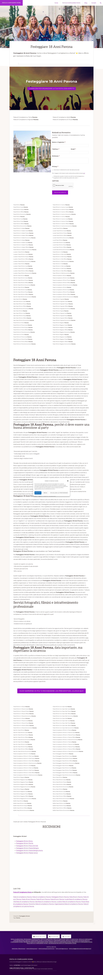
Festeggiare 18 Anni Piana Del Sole (27, 846)
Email (73, 149)
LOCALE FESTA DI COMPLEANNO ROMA (54, 940)
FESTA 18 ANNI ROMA (17, 939)
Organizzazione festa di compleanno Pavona (68, 904)
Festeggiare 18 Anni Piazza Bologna (27, 848)
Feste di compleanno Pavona (22, 897)
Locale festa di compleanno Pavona (76, 899)
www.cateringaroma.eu (62, 948)
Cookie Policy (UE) (29, 967)
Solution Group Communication (40, 968)
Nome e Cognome (58, 142)
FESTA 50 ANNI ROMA (72, 939)
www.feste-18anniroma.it (18, 948)
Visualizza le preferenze (59, 492)
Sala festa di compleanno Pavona (45, 901)
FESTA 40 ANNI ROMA (59, 939)
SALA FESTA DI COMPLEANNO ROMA (82, 942)
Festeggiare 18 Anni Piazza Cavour (27, 853)
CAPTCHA (55, 181)
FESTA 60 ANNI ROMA (72, 940)
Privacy (55, 166)
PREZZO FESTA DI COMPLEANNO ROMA (60, 942)
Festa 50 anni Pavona (43, 899)
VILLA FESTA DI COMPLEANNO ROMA (37, 943)
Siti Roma (50, 968)
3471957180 (17, 965)
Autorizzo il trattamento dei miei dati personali (66, 169)
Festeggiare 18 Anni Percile (24, 843)
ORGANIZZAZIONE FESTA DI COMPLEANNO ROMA (62, 943)
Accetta (38, 492)
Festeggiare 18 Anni (24, 916)
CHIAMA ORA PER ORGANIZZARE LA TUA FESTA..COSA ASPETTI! (51, 88)
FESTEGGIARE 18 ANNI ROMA (32, 939)
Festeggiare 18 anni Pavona (60, 897)
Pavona (18, 918)
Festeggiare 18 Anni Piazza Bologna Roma (29, 850)
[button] (68, 481)
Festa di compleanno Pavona (41, 897)
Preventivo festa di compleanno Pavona (41, 904)
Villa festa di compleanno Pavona (23, 901)
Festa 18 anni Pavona (76, 897)
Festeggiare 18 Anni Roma (24, 841)
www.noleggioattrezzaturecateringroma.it (80, 948)
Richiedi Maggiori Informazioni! (30, 965)
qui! (84, 173)
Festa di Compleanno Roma (22, 892)
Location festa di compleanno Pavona (69, 901)
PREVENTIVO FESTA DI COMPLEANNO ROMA (35, 942)
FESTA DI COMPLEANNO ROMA (11, 2)
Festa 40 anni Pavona (29, 899)
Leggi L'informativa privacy (16, 967)
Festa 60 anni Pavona (57, 899)
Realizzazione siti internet (26, 968)
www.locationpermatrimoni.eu (46, 948)
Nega (45, 492)
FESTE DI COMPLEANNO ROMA (34, 940)
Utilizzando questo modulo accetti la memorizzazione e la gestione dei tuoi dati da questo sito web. (68, 177)
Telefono (55, 149)
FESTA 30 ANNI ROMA (46, 939)
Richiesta (55, 156)
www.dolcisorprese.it (31, 948)
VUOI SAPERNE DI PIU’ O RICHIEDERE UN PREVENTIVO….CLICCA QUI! (52, 691)
